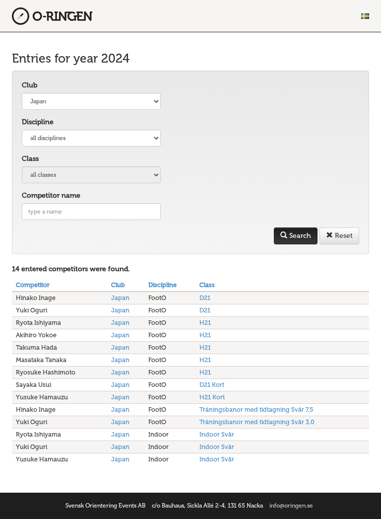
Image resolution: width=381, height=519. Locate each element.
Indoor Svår (216, 434)
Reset (343, 235)
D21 (204, 297)
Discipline (38, 122)
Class (30, 158)
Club (29, 85)
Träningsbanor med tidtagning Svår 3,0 (257, 422)
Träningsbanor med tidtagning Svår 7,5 (256, 409)
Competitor (33, 285)
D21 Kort (211, 384)
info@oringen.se (291, 505)
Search (299, 235)
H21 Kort (212, 397)
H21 (205, 322)
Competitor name (51, 195)
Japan (120, 297)
